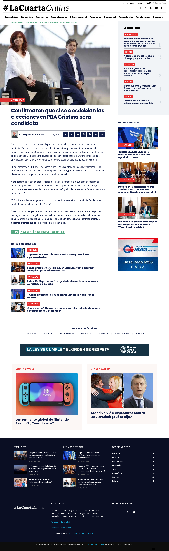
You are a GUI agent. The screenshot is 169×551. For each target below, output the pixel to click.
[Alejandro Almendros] (15, 134)
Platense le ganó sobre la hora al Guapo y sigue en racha (139, 57)
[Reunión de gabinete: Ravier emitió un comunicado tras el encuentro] (18, 294)
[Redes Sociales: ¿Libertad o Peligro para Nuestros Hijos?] (20, 482)
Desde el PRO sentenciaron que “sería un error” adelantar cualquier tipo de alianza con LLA (60, 269)
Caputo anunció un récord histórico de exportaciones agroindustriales (58, 256)
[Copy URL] (102, 134)
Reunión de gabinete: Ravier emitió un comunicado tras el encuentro (60, 296)
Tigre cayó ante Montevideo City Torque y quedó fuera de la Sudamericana (140, 88)
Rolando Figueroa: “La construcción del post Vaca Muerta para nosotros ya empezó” (137, 72)
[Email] (95, 134)
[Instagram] (145, 8)
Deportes (128, 52)
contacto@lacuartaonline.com (80, 533)
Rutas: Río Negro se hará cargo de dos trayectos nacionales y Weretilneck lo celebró (62, 282)
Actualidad (19, 22)
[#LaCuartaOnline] (36, 8)
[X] (151, 8)
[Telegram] (89, 134)
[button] (162, 8)
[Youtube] (156, 8)
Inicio (13, 22)
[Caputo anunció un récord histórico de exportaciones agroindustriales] (18, 253)
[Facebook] (140, 8)
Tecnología (33, 304)
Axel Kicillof (26, 232)
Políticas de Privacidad (60, 522)
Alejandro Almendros (33, 134)
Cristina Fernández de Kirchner (49, 232)
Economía (32, 250)
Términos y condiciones (61, 527)
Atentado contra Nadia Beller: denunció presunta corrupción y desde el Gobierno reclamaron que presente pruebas (140, 42)
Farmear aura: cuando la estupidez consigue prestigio (138, 101)
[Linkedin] (77, 134)
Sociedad (128, 97)
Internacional (130, 35)
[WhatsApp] (83, 134)
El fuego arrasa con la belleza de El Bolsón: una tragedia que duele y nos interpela (42, 468)
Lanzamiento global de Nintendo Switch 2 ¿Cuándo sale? (42, 421)
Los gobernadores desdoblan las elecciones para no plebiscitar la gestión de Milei (42, 455)
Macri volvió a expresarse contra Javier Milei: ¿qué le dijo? (118, 415)
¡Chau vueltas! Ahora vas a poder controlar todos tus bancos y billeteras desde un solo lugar (63, 309)
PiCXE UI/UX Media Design (95, 544)
